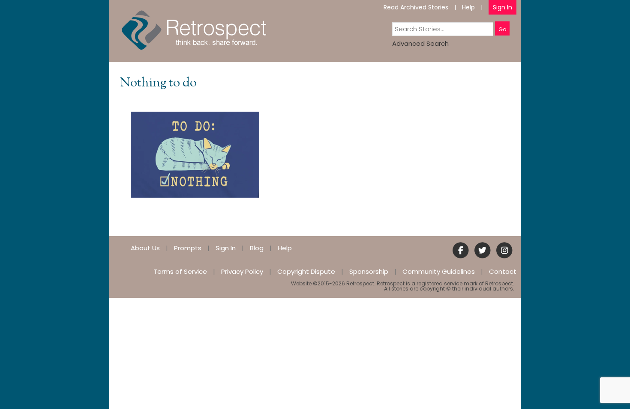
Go (502, 29)
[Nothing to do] (195, 154)
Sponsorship (368, 271)
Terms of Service (180, 271)
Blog (257, 248)
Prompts (187, 248)
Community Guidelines (438, 271)
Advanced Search (420, 43)
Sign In (502, 7)
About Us (145, 248)
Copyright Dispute (306, 271)
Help (468, 7)
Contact (502, 271)
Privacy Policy (242, 271)
